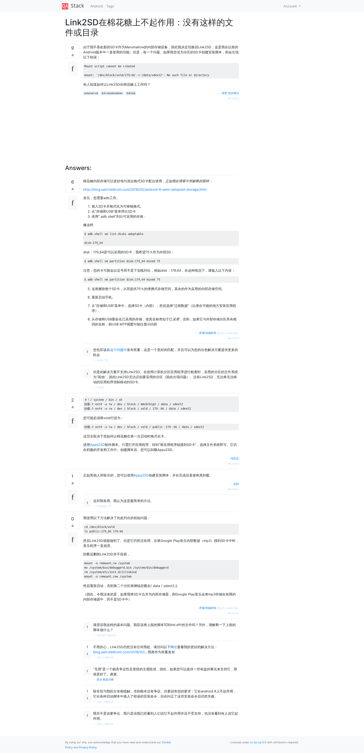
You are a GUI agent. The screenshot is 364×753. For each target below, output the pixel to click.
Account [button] (291, 6)
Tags (110, 6)
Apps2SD (97, 445)
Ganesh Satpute (106, 635)
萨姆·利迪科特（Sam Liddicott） (219, 333)
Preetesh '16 (104, 506)
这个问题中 (118, 350)
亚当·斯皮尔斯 (105, 679)
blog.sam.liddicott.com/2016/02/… (120, 652)
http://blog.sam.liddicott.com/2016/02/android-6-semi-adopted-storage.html (144, 189)
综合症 (235, 458)
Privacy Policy (88, 747)
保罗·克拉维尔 (230, 93)
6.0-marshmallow (112, 93)
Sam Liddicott (105, 657)
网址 (173, 647)
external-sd (91, 93)
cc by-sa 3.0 (258, 742)
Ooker (100, 387)
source (234, 98)
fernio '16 (102, 360)
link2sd (131, 93)
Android (96, 6)
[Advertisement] (161, 129)
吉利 (236, 484)
